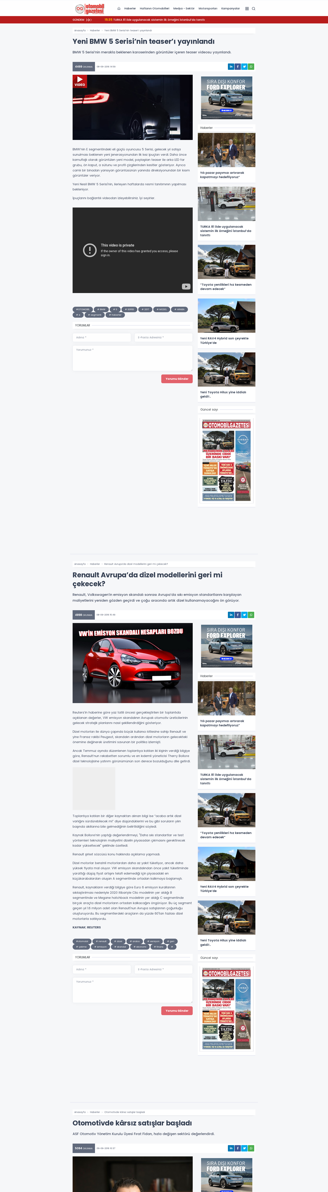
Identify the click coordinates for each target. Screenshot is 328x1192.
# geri (170, 941)
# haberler (115, 314)
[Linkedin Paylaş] (231, 66)
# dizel (118, 941)
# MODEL (162, 309)
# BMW (101, 309)
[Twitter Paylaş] (244, 66)
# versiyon (153, 941)
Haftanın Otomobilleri (154, 8)
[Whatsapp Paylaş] (251, 66)
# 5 (115, 309)
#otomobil (82, 941)
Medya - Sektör (184, 8)
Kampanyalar (230, 8)
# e (78, 314)
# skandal (120, 946)
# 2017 (145, 309)
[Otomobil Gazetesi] (90, 8)
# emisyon (100, 946)
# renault (101, 941)
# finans (158, 946)
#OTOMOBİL (83, 309)
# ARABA (179, 309)
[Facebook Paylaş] (238, 66)
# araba (135, 941)
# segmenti (94, 314)
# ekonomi (140, 946)
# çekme (81, 946)
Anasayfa (80, 30)
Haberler (130, 8)
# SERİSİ (129, 309)
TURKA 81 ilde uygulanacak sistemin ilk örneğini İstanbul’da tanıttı (155, 19)
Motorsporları (208, 8)
